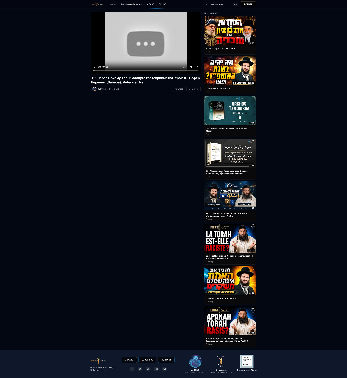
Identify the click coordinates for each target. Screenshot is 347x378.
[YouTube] (131, 369)
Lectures (112, 4)
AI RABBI (151, 4)
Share (180, 89)
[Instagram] (156, 369)
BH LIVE (162, 4)
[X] (140, 369)
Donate (248, 4)
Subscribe (147, 360)
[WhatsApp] (164, 369)
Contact (166, 360)
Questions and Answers (131, 4)
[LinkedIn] (148, 369)
